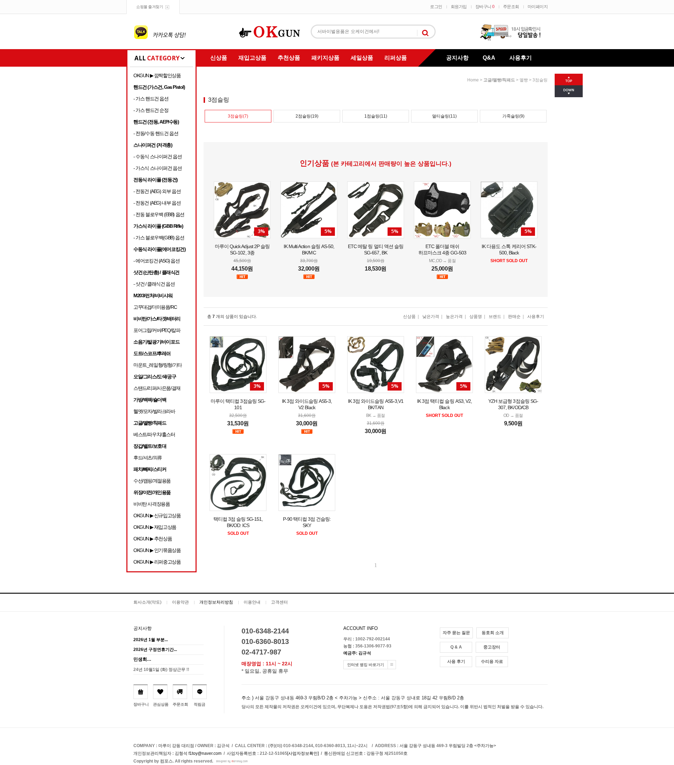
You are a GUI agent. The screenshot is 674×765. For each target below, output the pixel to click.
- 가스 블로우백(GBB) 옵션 (158, 237)
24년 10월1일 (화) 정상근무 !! (161, 669)
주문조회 (511, 6)
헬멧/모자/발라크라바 (154, 411)
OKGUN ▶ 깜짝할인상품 (156, 75)
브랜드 (495, 316)
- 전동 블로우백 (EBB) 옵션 (158, 214)
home (473, 80)
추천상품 (289, 58)
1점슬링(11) (375, 116)
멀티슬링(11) (444, 116)
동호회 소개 (493, 632)
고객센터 (279, 602)
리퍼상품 (395, 58)
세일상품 (362, 58)
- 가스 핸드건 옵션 (150, 98)
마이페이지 (538, 6)
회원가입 (459, 6)
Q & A (456, 647)
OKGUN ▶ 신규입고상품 (156, 515)
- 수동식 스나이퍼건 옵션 (157, 156)
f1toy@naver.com (205, 753)
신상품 (218, 58)
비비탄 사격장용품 (151, 504)
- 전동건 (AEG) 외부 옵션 (156, 191)
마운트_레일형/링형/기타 (157, 365)
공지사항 (457, 58)
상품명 (475, 316)
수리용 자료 (492, 661)
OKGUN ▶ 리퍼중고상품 (156, 562)
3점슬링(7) (238, 116)
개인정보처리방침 (216, 602)
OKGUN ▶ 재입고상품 (154, 527)
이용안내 (252, 602)
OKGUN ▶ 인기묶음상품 (156, 550)
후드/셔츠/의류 (147, 457)
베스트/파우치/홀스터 (154, 434)
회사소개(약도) (147, 602)
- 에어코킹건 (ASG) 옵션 (156, 261)
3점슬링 (540, 80)
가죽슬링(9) (513, 116)
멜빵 (524, 80)
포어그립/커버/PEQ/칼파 (156, 330)
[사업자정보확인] (303, 753)
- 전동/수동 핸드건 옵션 (155, 133)
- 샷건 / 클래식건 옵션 (153, 284)
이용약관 (180, 602)
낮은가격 (430, 316)
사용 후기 (456, 661)
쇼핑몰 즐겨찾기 (149, 7)
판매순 (514, 316)
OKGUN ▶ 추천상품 (152, 538)
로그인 (436, 6)
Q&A (489, 58)
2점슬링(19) (307, 116)
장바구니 (485, 6)
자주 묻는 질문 (456, 632)
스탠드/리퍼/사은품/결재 (156, 388)
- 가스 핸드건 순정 (150, 110)
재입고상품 (252, 58)
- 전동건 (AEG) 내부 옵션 (156, 203)
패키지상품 (325, 58)
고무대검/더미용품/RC (155, 307)
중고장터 (491, 647)
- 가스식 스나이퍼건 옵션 (157, 168)
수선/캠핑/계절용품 (152, 481)
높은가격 (454, 316)
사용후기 (520, 58)
